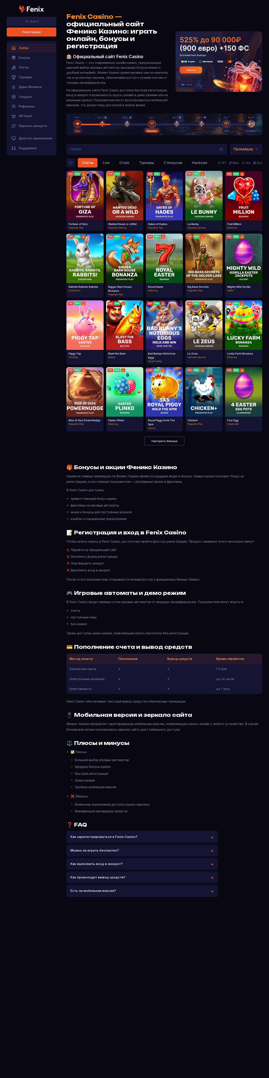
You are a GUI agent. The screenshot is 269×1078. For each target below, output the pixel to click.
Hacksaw (199, 163)
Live (106, 163)
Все (259, 163)
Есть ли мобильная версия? (93, 891)
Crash (124, 163)
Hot (248, 163)
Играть (85, 197)
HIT (224, 163)
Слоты (87, 163)
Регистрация (31, 32)
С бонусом (173, 163)
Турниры (146, 163)
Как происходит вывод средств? (97, 877)
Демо (85, 204)
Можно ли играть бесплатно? (94, 850)
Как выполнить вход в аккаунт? (96, 864)
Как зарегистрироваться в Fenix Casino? (103, 837)
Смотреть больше (164, 441)
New (236, 163)
